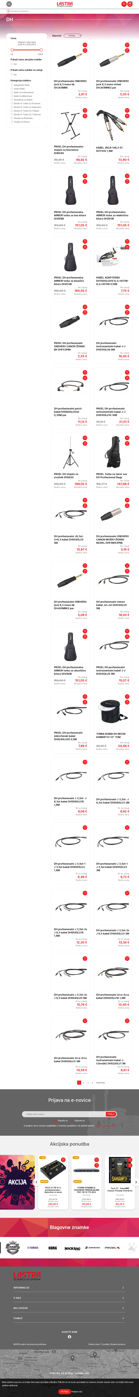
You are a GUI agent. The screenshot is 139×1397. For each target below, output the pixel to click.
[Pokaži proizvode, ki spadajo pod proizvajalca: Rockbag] (53, 1248)
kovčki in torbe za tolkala (26, 111)
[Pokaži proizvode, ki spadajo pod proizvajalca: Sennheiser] (72, 1248)
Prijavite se (63, 1120)
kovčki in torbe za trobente (27, 114)
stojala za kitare (22, 122)
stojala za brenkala (23, 118)
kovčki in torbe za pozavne (27, 103)
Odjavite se (79, 1120)
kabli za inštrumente (24, 92)
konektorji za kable (23, 100)
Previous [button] (36, 1182)
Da (15, 64)
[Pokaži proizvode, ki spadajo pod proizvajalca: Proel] (92, 1248)
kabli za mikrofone (23, 96)
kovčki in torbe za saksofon (27, 107)
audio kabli (19, 89)
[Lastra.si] (30, 1276)
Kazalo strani (94, 1344)
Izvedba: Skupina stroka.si (113, 1344)
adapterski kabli (21, 85)
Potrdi (64, 1391)
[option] (53, 1182)
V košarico (85, 50)
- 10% (42, 1158)
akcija (44, 1182)
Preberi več (76, 1391)
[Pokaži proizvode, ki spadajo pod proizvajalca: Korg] (33, 1248)
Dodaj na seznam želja (85, 45)
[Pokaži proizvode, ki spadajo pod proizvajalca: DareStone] (112, 1248)
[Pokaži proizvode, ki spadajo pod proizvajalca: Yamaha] (13, 1247)
